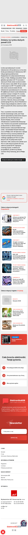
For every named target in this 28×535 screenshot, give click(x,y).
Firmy (7, 31)
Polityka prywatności (6, 468)
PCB (14, 28)
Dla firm (23, 31)
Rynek (2, 31)
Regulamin (3, 463)
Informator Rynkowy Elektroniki (9, 456)
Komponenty (19, 28)
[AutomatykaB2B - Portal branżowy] (14, 526)
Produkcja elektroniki (6, 28)
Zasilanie (25, 28)
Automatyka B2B (5, 475)
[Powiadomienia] (3, 532)
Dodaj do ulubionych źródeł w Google (12, 159)
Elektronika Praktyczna (7, 479)
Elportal (3, 477)
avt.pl (2, 508)
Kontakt (3, 452)
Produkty (12, 31)
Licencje (3, 466)
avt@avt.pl (4, 506)
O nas (2, 454)
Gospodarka (19, 31)
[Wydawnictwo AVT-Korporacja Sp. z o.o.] (14, 493)
